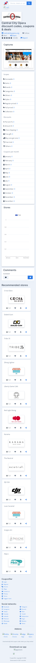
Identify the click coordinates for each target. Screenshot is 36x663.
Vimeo (23, 623)
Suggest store (7, 598)
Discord (24, 609)
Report (25, 38)
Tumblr (24, 614)
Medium (24, 621)
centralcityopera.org (11, 33)
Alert (5, 35)
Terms (5, 596)
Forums (6, 587)
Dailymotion (25, 616)
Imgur (23, 619)
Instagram (6, 609)
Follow (26, 33)
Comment (6, 274)
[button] (6, 7)
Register (6, 584)
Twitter (6, 611)
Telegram (24, 607)
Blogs (5, 589)
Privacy (6, 594)
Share (14, 35)
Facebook (6, 607)
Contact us (7, 591)
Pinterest (6, 619)
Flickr (23, 611)
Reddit (5, 623)
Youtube (6, 614)
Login (5, 582)
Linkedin (6, 616)
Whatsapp (6, 621)
